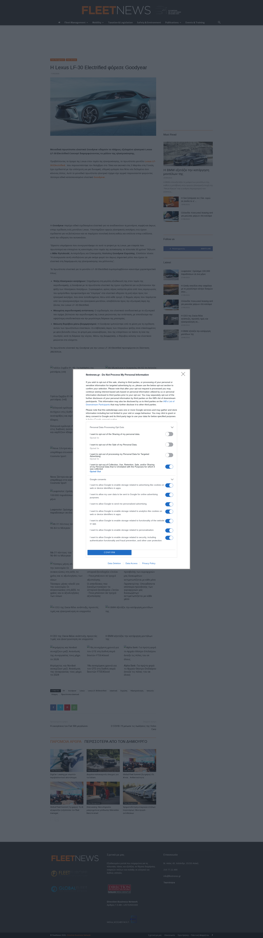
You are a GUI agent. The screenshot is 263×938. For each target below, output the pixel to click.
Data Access (131, 563)
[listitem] (131, 427)
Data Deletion (114, 563)
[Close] (184, 375)
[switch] (169, 434)
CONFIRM (109, 552)
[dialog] (131, 469)
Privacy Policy (148, 563)
